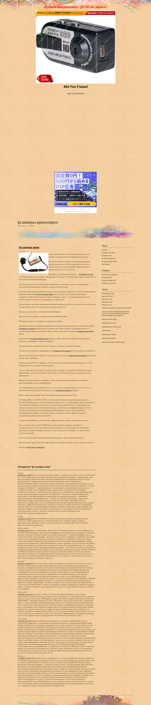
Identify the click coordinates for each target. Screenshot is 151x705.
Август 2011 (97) (107, 296)
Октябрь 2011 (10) (108, 293)
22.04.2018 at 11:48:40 (24, 475)
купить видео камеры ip (35, 447)
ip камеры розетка (86, 274)
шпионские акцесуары (109, 319)
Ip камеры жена (29, 247)
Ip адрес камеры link (109, 280)
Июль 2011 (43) (107, 299)
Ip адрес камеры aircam (109, 261)
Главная (104, 250)
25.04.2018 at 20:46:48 (24, 564)
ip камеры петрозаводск (77, 355)
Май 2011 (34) (106, 305)
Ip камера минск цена (109, 258)
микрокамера (106, 330)
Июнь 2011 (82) (107, 302)
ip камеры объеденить (85, 331)
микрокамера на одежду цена (111, 327)
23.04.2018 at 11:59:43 (24, 519)
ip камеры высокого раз (40, 338)
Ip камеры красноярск (38, 222)
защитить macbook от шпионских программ (116, 308)
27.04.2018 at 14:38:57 (24, 658)
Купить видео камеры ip (110, 274)
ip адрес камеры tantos (44, 294)
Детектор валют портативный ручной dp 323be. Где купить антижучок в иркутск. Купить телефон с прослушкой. (115, 313)
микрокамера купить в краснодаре (113, 342)
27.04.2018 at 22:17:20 (24, 621)
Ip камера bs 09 (107, 277)
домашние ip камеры (27, 328)
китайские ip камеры (63, 390)
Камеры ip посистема (109, 283)
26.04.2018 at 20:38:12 (24, 594)
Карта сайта (106, 264)
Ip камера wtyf (106, 255)
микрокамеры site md (109, 323)
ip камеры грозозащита (62, 350)
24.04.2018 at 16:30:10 (24, 531)
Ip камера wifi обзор (108, 253)
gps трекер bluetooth (109, 338)
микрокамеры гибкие (109, 334)
